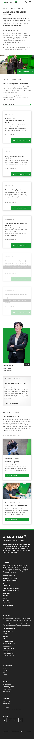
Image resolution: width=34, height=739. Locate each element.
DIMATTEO (6, 8)
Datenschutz (6, 702)
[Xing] (15, 720)
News (4, 672)
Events (5, 674)
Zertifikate (6, 707)
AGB (4, 705)
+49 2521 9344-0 (7, 684)
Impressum (6, 703)
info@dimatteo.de (8, 686)
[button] (26, 2)
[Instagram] (20, 720)
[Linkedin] (5, 720)
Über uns (5, 668)
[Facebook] (10, 720)
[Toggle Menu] (30, 2)
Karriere (14, 8)
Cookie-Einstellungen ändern (12, 709)
